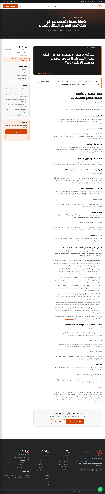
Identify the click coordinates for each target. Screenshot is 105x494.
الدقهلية (26, 478)
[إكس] (11, 1)
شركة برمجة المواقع (67, 17)
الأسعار (70, 6)
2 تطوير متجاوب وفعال (22, 53)
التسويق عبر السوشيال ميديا (63, 461)
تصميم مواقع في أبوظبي (43, 470)
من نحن (57, 6)
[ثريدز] (92, 469)
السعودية (47, 475)
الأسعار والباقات (23, 72)
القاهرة (27, 475)
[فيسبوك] (18, 1)
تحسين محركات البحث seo (64, 458)
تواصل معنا (49, 6)
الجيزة (21, 475)
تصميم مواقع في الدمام (43, 461)
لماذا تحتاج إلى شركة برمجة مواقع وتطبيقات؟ (15, 49)
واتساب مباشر (23, 460)
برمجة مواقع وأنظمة (65, 467)
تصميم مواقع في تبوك (43, 464)
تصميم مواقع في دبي (44, 467)
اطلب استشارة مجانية (75, 421)
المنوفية (8, 478)
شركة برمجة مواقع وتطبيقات (20, 115)
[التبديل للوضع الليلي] (20, 6)
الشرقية (20, 478)
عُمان (48, 481)
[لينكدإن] (8, 1)
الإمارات (47, 478)
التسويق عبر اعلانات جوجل (64, 464)
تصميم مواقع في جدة (44, 458)
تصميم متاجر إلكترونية (65, 470)
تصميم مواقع (77, 17)
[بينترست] (4, 1)
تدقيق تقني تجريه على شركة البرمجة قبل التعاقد (18, 59)
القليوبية (7, 475)
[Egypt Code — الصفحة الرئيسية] (96, 6)
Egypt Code (95, 492)
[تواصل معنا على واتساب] (100, 489)
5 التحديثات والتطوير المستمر (21, 56)
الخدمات (79, 6)
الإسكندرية (14, 475)
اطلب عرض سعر (10, 6)
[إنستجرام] (15, 1)
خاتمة (100, 387)
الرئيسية (86, 6)
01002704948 (97, 2)
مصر (48, 473)
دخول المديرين (6, 492)
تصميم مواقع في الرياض (43, 455)
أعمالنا (63, 6)
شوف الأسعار (58, 421)
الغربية (14, 478)
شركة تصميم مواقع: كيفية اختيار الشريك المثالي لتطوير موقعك (17, 105)
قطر (48, 484)
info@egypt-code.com (86, 2)
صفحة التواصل (69, 319)
